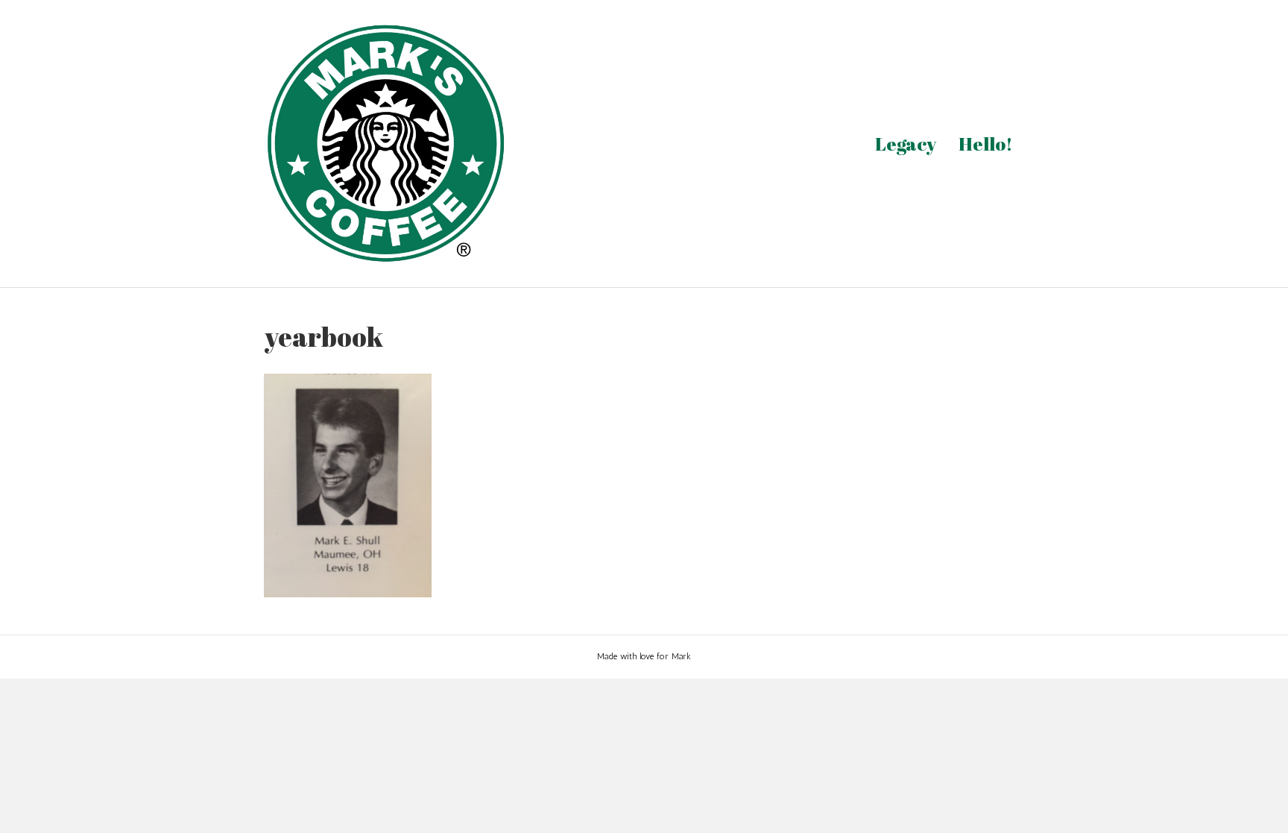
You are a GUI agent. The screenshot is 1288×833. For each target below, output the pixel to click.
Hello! (986, 143)
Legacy (905, 143)
